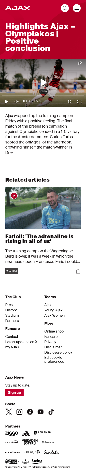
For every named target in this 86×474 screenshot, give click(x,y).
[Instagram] (19, 411)
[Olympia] (11, 442)
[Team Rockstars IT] (12, 452)
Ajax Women (54, 315)
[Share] (78, 271)
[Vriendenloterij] (30, 442)
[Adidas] (26, 433)
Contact (11, 337)
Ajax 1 (49, 305)
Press (9, 305)
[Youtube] (40, 411)
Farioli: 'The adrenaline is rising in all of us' (39, 239)
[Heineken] (25, 462)
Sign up (14, 392)
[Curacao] (32, 452)
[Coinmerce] (47, 442)
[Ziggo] (11, 433)
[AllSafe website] (12, 462)
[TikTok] (51, 411)
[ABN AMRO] (42, 433)
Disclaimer (53, 347)
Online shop (54, 331)
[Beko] (37, 462)
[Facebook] (30, 411)
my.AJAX (12, 347)
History (11, 310)
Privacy (50, 342)
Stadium (12, 315)
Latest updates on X (21, 342)
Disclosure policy (58, 352)
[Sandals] (51, 452)
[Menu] (77, 8)
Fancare (51, 337)
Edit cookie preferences (54, 360)
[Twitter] (8, 411)
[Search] (65, 8)
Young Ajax (53, 310)
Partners (12, 321)
